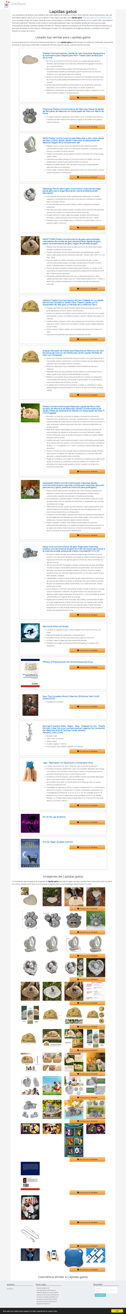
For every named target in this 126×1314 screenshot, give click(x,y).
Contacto (10, 1289)
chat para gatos (89, 18)
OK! (117, 1311)
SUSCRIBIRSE (100, 1295)
